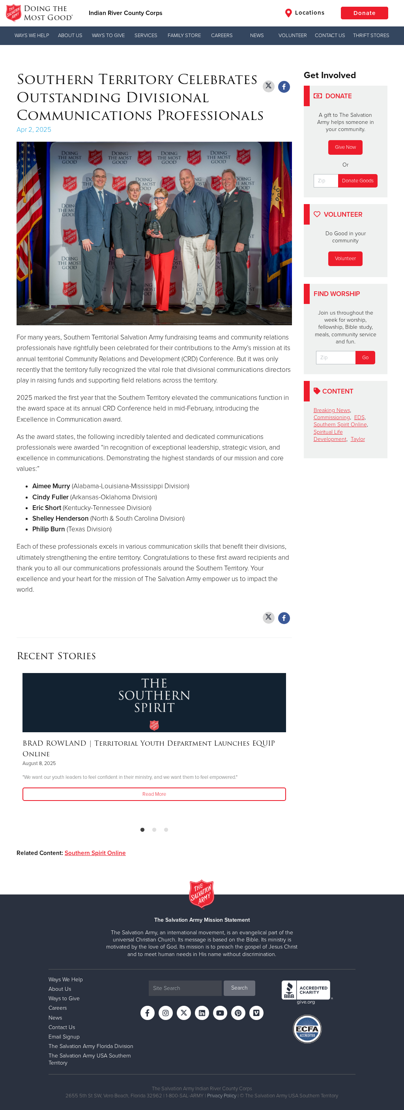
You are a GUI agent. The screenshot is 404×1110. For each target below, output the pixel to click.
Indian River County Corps (126, 13)
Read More (154, 794)
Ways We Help (32, 35)
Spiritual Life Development (330, 435)
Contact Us (330, 35)
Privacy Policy (221, 1096)
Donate (365, 13)
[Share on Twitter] (269, 86)
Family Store (184, 35)
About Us (70, 35)
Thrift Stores (371, 35)
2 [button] (154, 830)
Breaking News (332, 410)
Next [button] (289, 746)
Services (146, 35)
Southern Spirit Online (95, 853)
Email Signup (64, 1036)
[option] (154, 737)
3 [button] (166, 830)
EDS (359, 417)
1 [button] (142, 830)
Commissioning (332, 417)
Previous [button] (19, 746)
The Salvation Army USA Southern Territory (90, 1059)
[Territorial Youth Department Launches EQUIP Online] (154, 702)
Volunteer (293, 35)
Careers (222, 35)
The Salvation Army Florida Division (91, 1046)
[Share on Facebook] (284, 87)
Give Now (345, 147)
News (257, 35)
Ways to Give (108, 35)
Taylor (358, 439)
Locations (309, 12)
